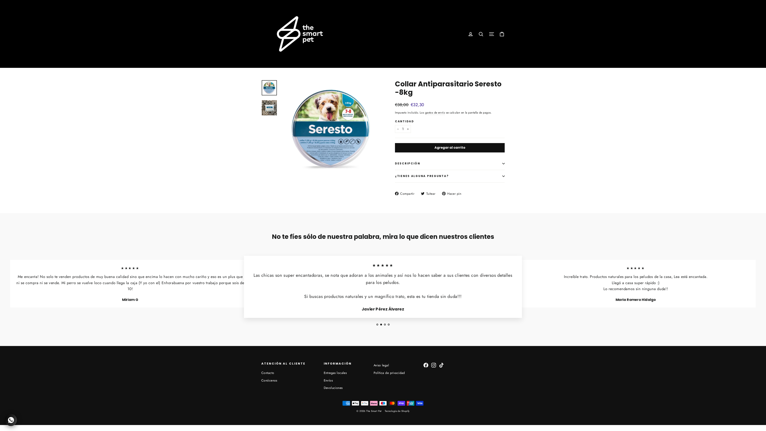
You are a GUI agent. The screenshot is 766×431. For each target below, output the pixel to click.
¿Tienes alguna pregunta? (422, 176)
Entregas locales (335, 373)
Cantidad (404, 121)
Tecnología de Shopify (397, 411)
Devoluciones (333, 388)
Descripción (407, 163)
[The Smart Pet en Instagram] (433, 364)
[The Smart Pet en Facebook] (425, 364)
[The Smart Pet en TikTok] (441, 364)
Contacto (267, 373)
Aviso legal (381, 365)
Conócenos (269, 380)
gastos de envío (435, 113)
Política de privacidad (389, 373)
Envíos (328, 380)
